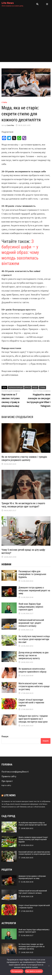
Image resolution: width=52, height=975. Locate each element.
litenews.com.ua (26, 807)
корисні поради (16, 387)
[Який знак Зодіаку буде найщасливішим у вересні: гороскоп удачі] (9, 604)
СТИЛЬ (4, 102)
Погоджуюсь (16, 971)
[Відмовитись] (49, 965)
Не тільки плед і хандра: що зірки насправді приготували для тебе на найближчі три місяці (32, 946)
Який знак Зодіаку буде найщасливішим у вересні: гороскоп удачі (31, 606)
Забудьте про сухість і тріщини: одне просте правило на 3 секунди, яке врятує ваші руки (33, 719)
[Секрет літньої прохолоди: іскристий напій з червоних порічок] (9, 700)
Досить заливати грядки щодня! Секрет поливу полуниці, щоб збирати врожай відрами (33, 839)
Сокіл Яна (10, 125)
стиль (42, 387)
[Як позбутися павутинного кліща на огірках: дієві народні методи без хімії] (9, 636)
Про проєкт (7, 781)
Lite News (8, 3)
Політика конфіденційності (15, 771)
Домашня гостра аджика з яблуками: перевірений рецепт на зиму (34, 590)
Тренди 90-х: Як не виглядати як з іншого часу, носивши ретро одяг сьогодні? (23, 505)
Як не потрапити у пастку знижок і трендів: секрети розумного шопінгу (24, 458)
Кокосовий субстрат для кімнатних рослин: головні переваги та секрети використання (34, 853)
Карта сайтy (6, 785)
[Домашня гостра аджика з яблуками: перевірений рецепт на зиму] (9, 587)
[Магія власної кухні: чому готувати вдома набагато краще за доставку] (9, 683)
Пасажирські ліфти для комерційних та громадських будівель (32, 574)
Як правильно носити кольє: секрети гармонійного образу (32, 670)
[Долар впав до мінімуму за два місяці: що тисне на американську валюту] (9, 652)
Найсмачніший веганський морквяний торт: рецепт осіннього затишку (31, 623)
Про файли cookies (34, 971)
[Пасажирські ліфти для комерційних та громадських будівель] (9, 571)
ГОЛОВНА (7, 764)
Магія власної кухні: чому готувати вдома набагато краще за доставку (34, 686)
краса (27, 387)
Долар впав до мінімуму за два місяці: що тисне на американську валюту (33, 655)
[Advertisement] (26, 36)
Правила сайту (9, 776)
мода (35, 387)
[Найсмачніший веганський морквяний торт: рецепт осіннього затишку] (9, 620)
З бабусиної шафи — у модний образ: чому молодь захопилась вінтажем (20, 252)
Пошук (5, 736)
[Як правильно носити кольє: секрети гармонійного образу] (9, 669)
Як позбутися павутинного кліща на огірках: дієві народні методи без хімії (34, 639)
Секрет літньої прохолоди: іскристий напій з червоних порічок (31, 702)
